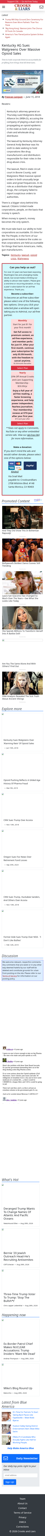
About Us (22, 1503)
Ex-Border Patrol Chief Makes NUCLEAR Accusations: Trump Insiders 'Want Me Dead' (19, 1349)
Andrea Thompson (11, 1358)
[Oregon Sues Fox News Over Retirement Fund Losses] (22, 841)
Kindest (15, 471)
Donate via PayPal (30, 465)
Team (23, 1498)
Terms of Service (9, 976)
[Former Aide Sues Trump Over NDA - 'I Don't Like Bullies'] (22, 921)
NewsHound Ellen (11, 1223)
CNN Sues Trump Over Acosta (18, 820)
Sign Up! (9, 1482)
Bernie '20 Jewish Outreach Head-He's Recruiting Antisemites (18, 1256)
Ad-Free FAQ (33, 434)
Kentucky (15, 255)
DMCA (22, 1522)
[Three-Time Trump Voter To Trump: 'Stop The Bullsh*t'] (20, 1280)
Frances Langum (14, 96)
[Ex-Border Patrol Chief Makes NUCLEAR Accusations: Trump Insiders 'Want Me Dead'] (20, 1329)
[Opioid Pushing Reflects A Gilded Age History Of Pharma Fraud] (22, 764)
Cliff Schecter (9, 1264)
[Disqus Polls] (22, 1013)
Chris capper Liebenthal (13, 1305)
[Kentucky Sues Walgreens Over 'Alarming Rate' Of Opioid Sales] (22, 724)
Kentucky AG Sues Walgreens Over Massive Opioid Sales (21, 49)
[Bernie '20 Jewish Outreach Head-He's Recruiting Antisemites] (20, 1239)
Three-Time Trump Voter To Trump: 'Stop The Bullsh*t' (19, 1297)
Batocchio (7, 1393)
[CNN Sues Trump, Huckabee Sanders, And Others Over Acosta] (22, 881)
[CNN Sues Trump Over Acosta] (22, 804)
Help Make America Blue (20, 1448)
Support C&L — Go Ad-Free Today (22, 1)
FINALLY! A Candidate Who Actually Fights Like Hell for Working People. (24, 1440)
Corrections (22, 1526)
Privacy (22, 1517)
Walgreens (23, 258)
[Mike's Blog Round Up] (20, 1374)
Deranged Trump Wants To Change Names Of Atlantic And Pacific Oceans (19, 1213)
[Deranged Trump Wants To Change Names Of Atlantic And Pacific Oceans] (20, 1194)
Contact (22, 1508)
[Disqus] (22, 1074)
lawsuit (25, 255)
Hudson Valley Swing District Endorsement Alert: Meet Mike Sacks (26, 1429)
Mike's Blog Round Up (18, 1388)
